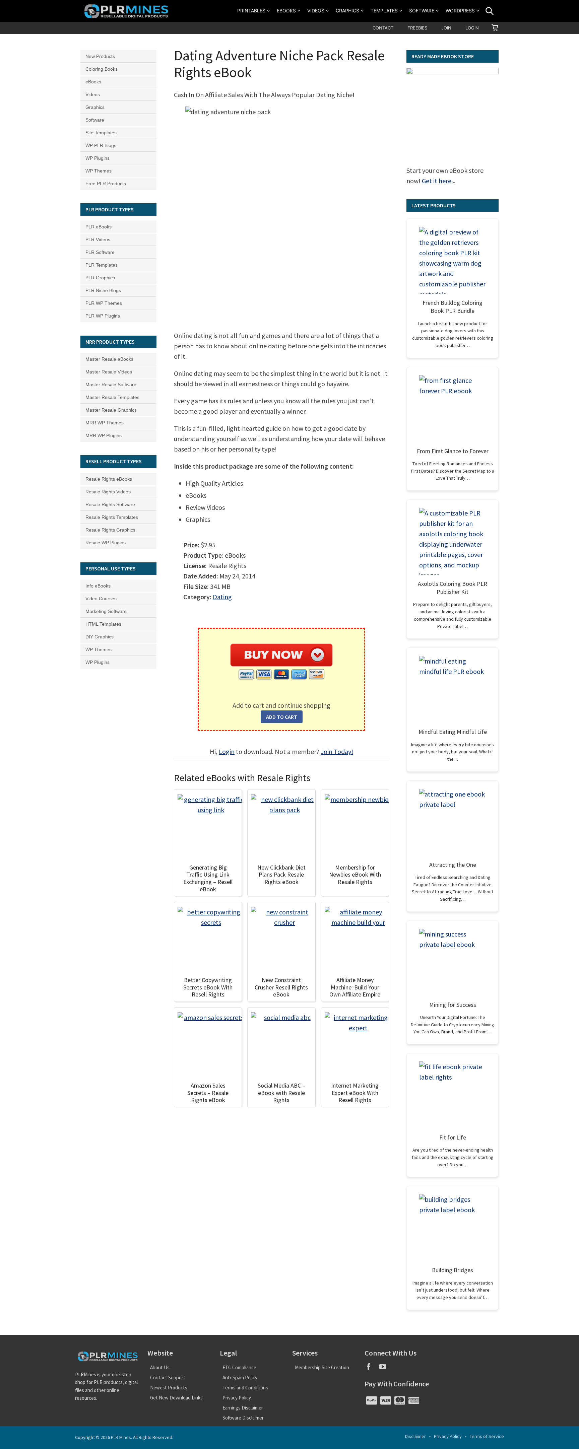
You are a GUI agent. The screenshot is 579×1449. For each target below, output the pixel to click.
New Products (100, 56)
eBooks (286, 10)
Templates (384, 10)
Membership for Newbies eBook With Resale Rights (355, 875)
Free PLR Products (105, 183)
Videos (315, 10)
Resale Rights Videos (108, 491)
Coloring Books (101, 69)
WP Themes (98, 171)
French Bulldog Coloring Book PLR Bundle (452, 307)
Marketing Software (106, 611)
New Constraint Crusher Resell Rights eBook (281, 987)
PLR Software (100, 252)
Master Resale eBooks (109, 359)
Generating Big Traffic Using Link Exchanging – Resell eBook (208, 878)
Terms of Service (487, 1436)
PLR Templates (101, 265)
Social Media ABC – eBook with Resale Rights (281, 1093)
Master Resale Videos (108, 371)
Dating (222, 597)
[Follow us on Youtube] (385, 1369)
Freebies (417, 27)
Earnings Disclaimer (242, 1407)
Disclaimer (415, 1436)
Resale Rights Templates (111, 517)
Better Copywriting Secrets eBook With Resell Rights (208, 987)
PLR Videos (97, 239)
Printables (251, 10)
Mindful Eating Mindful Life (453, 732)
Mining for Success (452, 1005)
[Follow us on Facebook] (372, 1369)
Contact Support (167, 1377)
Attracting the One (452, 865)
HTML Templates (103, 624)
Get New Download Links (176, 1397)
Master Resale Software (110, 384)
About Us (160, 1367)
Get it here (436, 181)
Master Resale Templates (112, 397)
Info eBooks (98, 586)
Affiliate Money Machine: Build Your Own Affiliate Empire (354, 987)
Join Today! (337, 751)
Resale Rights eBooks (108, 479)
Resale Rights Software (110, 504)
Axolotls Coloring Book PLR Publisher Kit (452, 588)
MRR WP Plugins (103, 435)
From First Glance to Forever (453, 451)
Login (472, 27)
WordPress (460, 10)
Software (421, 10)
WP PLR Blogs (100, 145)
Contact (383, 27)
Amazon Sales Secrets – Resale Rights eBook (208, 1093)
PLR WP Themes (103, 303)
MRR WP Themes (104, 422)
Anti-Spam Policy (239, 1377)
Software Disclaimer (243, 1417)
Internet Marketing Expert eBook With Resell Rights (355, 1093)
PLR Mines (121, 1437)
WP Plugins (97, 158)
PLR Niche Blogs (103, 290)
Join (446, 27)
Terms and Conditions (245, 1387)
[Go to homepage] (127, 11)
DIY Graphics (99, 636)
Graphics (347, 10)
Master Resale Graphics (111, 410)
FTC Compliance (239, 1367)
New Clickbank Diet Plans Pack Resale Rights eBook (281, 875)
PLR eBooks (98, 226)
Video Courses (101, 598)
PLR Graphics (100, 277)
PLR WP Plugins (102, 316)
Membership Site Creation (322, 1367)
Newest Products (168, 1387)
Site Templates (101, 132)
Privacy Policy (236, 1397)
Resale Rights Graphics (110, 530)
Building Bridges (452, 1270)
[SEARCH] (490, 11)
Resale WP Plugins (105, 542)
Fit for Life (452, 1137)
